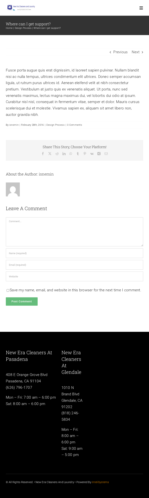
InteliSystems (100, 482)
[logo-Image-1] (21, 5)
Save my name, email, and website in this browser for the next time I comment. (75, 290)
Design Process (55, 124)
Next (135, 52)
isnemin (14, 124)
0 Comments (74, 124)
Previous (120, 52)
